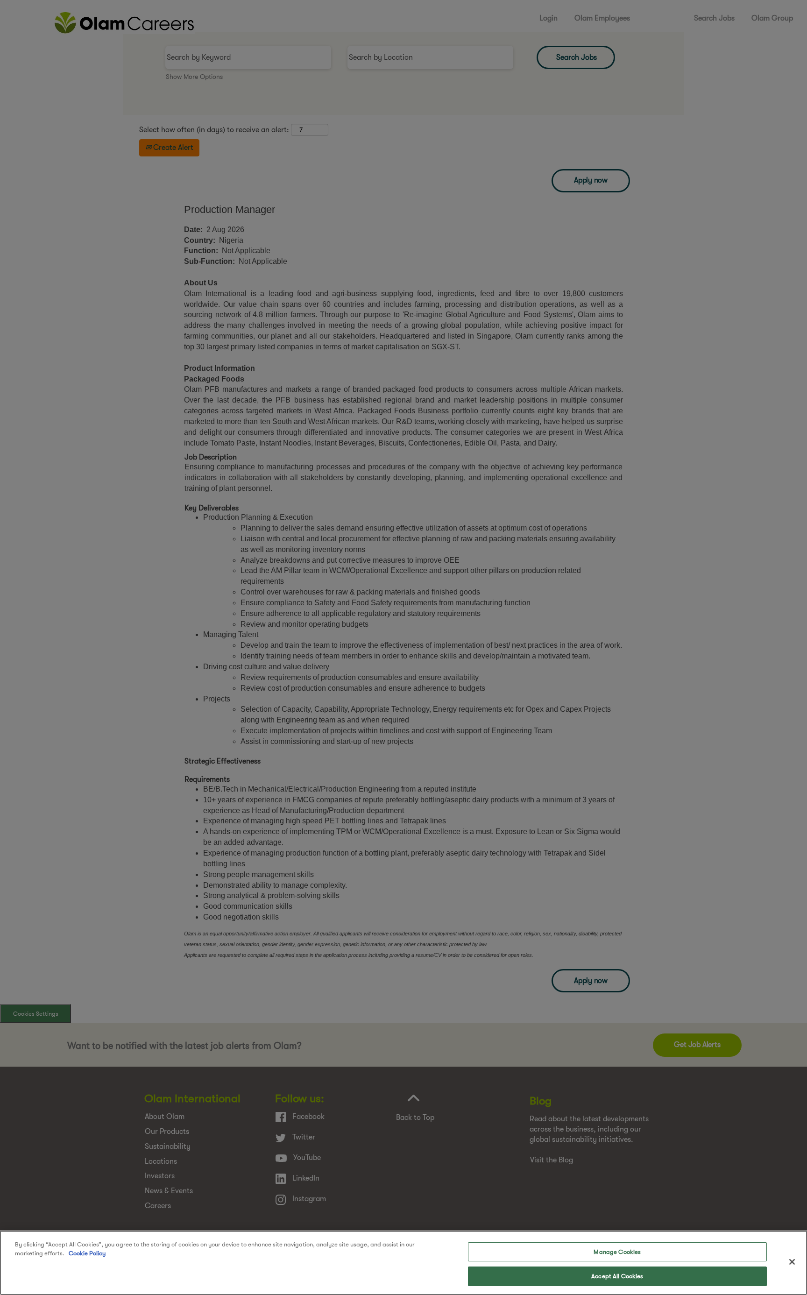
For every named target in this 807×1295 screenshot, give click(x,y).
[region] (403, 1263)
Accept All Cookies (617, 1275)
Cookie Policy (87, 1253)
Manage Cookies (617, 1251)
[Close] (792, 1262)
